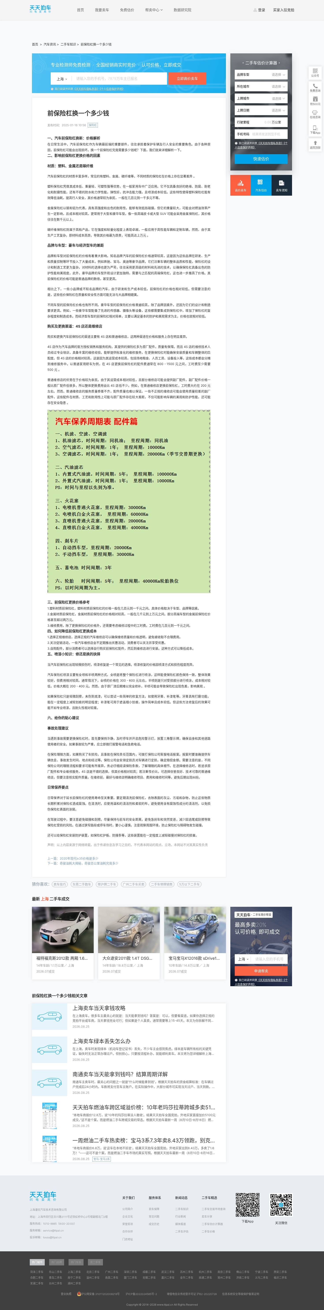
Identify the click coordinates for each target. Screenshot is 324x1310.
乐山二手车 (55, 1272)
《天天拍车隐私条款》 (86, 89)
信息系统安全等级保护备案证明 (240, 1294)
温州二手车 (93, 1277)
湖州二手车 (74, 1283)
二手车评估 (181, 1231)
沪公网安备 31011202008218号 (100, 1294)
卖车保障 (154, 1209)
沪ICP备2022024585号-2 (141, 1294)
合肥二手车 (36, 1277)
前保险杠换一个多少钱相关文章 (60, 995)
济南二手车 (243, 1277)
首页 (80, 10)
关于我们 (128, 1197)
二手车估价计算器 (212, 1224)
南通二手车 (205, 1277)
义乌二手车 (261, 1277)
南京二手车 (224, 1272)
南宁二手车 (74, 1277)
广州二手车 (111, 1272)
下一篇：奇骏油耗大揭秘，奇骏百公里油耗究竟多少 (82, 863)
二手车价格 (208, 1231)
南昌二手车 (111, 1277)
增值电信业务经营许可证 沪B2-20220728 (192, 1294)
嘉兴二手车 (168, 1277)
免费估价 (127, 10)
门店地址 (127, 1239)
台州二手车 (55, 1283)
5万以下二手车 (189, 884)
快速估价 (261, 159)
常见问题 (154, 1216)
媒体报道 (180, 1224)
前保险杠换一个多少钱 (96, 44)
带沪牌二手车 (107, 884)
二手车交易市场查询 (213, 1209)
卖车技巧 (60, 884)
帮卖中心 (152, 10)
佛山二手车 (243, 1272)
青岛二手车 (55, 1277)
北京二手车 (93, 1272)
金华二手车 (186, 1277)
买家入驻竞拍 (283, 10)
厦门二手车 (130, 1277)
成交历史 (154, 1224)
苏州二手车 (186, 1272)
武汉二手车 (168, 1272)
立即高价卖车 (187, 78)
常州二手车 (224, 1277)
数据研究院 (182, 10)
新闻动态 (181, 1197)
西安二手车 (280, 1272)
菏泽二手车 (36, 1272)
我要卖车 (102, 10)
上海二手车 (74, 1272)
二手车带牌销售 (162, 884)
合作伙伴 (127, 1231)
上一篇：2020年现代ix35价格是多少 (72, 858)
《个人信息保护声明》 (112, 89)
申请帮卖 (261, 971)
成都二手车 (149, 1272)
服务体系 (155, 1197)
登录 (261, 10)
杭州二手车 (205, 1272)
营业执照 (66, 1294)
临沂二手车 (280, 1277)
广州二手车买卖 (133, 884)
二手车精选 (209, 1197)
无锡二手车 (149, 1277)
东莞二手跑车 (82, 884)
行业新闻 (180, 1216)
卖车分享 (207, 1216)
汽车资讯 (50, 44)
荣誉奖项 (127, 1224)
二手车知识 (68, 44)
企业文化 (127, 1216)
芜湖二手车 (36, 1283)
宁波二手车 (261, 1272)
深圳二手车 (130, 1272)
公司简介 (127, 1209)
